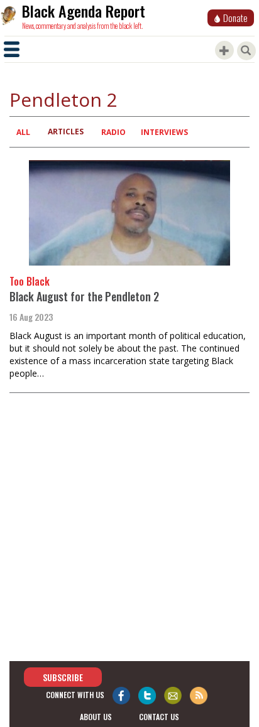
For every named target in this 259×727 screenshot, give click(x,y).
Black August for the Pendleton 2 (84, 296)
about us (96, 716)
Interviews (164, 132)
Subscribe (63, 677)
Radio (113, 132)
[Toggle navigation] (11, 49)
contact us (159, 716)
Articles (66, 131)
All (23, 132)
